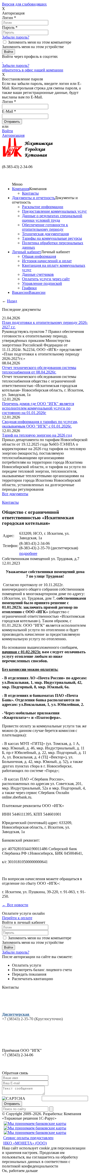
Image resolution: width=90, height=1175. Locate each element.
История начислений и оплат (47, 261)
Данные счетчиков (38, 274)
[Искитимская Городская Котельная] (28, 158)
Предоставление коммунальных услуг (54, 211)
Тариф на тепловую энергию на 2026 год (37, 435)
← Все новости (15, 905)
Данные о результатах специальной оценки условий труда (52, 218)
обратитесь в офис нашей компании (32, 70)
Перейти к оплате (17, 918)
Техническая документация (45, 234)
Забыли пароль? (15, 37)
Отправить (12, 1104)
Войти (7, 131)
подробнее (28, 553)
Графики (29, 288)
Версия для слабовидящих (24, 4)
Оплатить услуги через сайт (46, 279)
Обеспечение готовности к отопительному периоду (45, 227)
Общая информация (39, 256)
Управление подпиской (42, 283)
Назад (12, 301)
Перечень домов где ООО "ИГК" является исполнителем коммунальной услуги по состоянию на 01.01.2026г (38, 408)
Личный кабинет (26, 252)
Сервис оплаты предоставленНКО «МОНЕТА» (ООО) (28, 1140)
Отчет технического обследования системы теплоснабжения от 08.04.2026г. (39, 369)
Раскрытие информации (42, 207)
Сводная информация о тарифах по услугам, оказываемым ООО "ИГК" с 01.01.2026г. (40, 424)
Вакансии (20, 292)
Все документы (15, 494)
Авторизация (13, 135)
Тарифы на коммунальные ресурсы (52, 238)
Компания (20, 189)
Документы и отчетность (33, 198)
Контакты (30, 193)
